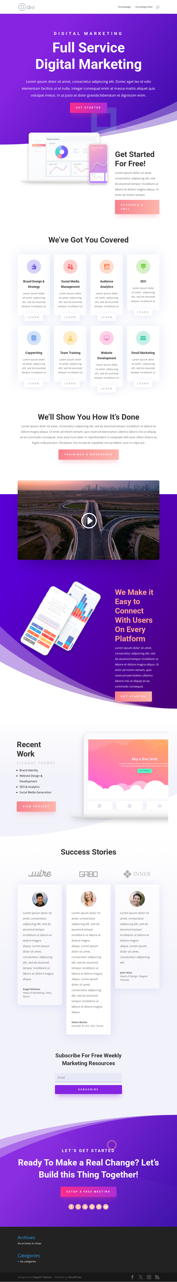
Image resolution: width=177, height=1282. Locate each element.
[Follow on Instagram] (92, 1207)
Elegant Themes (42, 1277)
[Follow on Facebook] (71, 1207)
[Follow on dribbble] (99, 1207)
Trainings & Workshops (88, 454)
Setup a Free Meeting (88, 1191)
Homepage (124, 7)
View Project (36, 806)
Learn (34, 317)
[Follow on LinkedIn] (85, 1207)
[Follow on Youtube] (106, 1207)
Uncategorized (143, 7)
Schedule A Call (132, 206)
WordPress (74, 1277)
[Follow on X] (78, 1207)
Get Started (88, 107)
